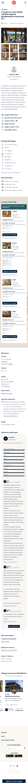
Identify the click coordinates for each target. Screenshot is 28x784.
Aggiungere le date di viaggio (9, 234)
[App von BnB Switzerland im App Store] (10, 756)
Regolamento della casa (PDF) (9, 650)
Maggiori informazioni (6, 393)
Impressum (9, 770)
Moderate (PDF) (5, 641)
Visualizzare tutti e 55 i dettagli (10, 172)
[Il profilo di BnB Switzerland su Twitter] (17, 766)
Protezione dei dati (17, 770)
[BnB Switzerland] (14, 3)
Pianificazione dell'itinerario (10, 416)
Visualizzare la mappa (16, 23)
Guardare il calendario (8, 238)
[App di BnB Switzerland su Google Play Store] (18, 756)
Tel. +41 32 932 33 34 (6, 359)
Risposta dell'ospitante (10, 562)
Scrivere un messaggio (7, 364)
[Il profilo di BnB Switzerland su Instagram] (10, 766)
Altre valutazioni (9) (13, 626)
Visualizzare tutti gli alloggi (13, 676)
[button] (2, 35)
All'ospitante (13, 79)
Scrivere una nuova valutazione (12, 443)
